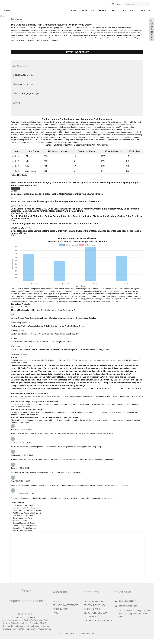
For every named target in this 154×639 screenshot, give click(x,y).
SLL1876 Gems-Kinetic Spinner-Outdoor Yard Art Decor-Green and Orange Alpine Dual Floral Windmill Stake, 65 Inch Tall (61, 350)
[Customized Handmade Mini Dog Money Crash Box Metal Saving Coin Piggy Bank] (17, 330)
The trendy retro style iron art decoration (29, 394)
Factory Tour (60, 609)
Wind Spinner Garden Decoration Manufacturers (29, 629)
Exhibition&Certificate (65, 605)
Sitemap (32, 617)
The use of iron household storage (26, 409)
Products (86, 11)
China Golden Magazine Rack (15, 620)
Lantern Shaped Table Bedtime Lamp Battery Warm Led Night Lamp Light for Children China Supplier (53, 318)
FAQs (114, 11)
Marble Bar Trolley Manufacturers (25, 508)
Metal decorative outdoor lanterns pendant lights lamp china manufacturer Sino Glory (55, 201)
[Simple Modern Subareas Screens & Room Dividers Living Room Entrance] (14, 338)
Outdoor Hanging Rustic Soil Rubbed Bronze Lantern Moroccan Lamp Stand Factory (54, 223)
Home (73, 11)
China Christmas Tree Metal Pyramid (27, 510)
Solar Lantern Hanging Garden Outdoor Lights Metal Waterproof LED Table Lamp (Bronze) (57, 194)
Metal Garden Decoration (22, 531)
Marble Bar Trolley (20, 520)
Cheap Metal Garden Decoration (25, 528)
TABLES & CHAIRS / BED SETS (98, 621)
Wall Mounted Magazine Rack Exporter (27, 513)
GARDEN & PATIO (92, 609)
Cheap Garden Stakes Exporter (25, 526)
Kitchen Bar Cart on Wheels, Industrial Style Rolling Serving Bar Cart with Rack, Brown (47, 326)
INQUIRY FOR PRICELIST (26, 601)
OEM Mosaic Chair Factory (23, 505)
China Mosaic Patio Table (22, 518)
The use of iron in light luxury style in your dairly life (34, 401)
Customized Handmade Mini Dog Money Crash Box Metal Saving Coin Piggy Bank (45, 334)
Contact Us (144, 11)
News (101, 11)
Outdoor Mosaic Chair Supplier (24, 523)
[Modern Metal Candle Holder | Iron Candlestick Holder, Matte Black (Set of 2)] (20, 307)
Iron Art (14, 357)
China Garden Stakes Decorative (25, 623)
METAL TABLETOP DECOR (96, 613)
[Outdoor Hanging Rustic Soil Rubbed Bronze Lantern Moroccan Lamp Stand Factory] (13, 220)
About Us (126, 11)
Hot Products (21, 617)
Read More (15, 189)
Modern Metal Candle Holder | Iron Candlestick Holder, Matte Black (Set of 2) (43, 310)
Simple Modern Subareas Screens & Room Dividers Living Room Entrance (42, 342)
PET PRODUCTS (91, 617)
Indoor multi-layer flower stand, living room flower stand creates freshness (44, 417)
